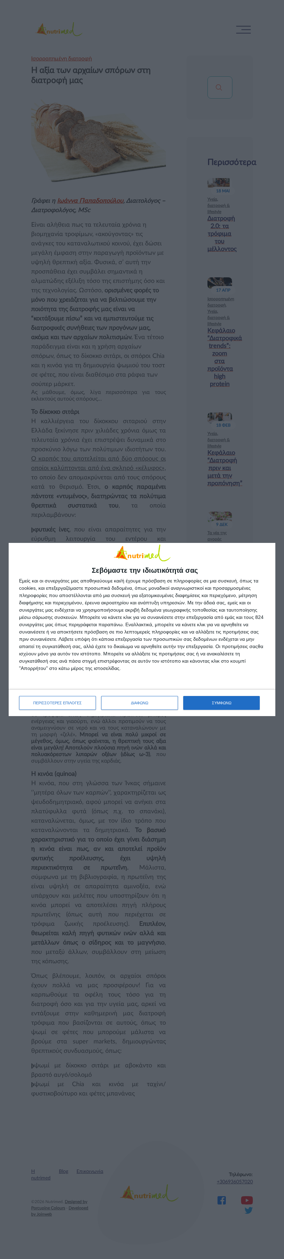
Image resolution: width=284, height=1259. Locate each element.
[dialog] (142, 629)
